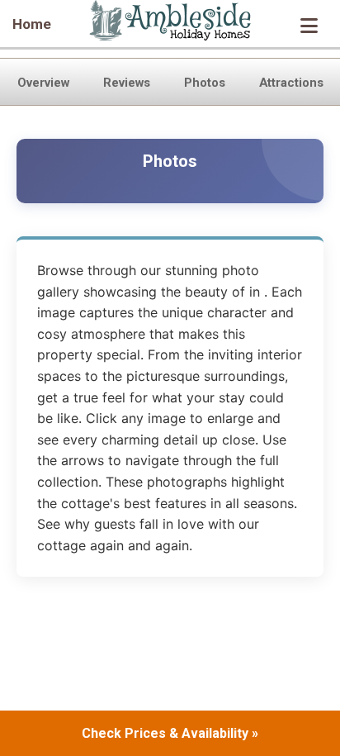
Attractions (291, 82)
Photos (204, 82)
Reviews (126, 82)
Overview (43, 82)
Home (31, 24)
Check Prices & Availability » (170, 733)
